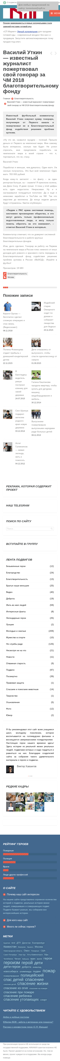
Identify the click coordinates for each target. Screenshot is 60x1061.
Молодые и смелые (16, 631)
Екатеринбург (38, 943)
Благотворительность (24, 99)
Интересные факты (16, 611)
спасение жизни (32, 983)
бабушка (25, 959)
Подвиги (10, 670)
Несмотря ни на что (16, 650)
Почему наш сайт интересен (23, 894)
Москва (11, 277)
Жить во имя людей (16, 605)
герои (48, 958)
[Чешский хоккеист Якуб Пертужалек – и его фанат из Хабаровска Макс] (11, 806)
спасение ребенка (18, 996)
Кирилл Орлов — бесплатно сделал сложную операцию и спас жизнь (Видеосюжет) (14, 320)
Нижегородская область (13, 951)
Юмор (9, 715)
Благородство (13, 572)
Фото (8, 708)
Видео (9, 592)
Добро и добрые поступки (16, 1017)
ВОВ (13, 943)
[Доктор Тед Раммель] (39, 806)
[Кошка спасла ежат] (11, 797)
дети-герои (12, 966)
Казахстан (10, 946)
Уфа (46, 954)
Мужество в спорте (15, 637)
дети (38, 962)
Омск (27, 950)
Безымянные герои (16, 566)
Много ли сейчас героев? (21, 926)
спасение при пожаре (19, 992)
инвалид (37, 967)
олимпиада (25, 971)
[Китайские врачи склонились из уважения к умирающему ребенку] (49, 797)
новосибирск (11, 971)
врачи (39, 959)
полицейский (32, 975)
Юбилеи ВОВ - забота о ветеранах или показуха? (28, 1022)
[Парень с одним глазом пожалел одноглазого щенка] (39, 797)
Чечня (17, 958)
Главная (6, 99)
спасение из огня (16, 988)
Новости (10, 657)
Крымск (30, 947)
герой (27, 962)
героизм (12, 962)
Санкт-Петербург (10, 955)
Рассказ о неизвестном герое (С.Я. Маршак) (25, 1027)
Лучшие (10, 624)
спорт (43, 1000)
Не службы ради (14, 644)
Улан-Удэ (22, 955)
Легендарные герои (16, 618)
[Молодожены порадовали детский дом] (20, 797)
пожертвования (11, 976)
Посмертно (11, 676)
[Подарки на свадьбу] (30, 797)
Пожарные (35, 951)
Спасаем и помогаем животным (22, 689)
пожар (49, 970)
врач (32, 958)
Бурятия (7, 943)
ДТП (19, 943)
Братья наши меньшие (17, 585)
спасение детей (10, 984)
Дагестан (26, 943)
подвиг (37, 971)
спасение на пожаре (38, 988)
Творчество (12, 696)
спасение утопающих (21, 999)
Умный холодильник (27, 31)
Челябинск (8, 959)
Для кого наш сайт (17, 920)
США (43, 951)
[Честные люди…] (30, 806)
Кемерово (22, 947)
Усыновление (13, 702)
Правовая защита (15, 683)
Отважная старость (16, 663)
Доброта (10, 598)
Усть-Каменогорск (35, 955)
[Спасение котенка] (20, 806)
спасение (34, 979)
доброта (26, 967)
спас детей (14, 979)
